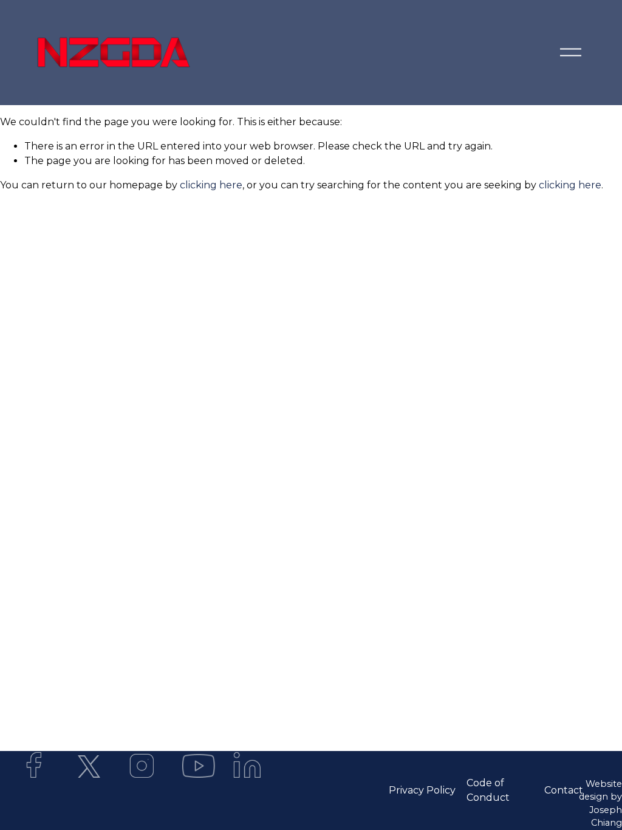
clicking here (211, 185)
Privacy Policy (422, 790)
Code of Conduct (488, 790)
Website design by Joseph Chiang (600, 803)
